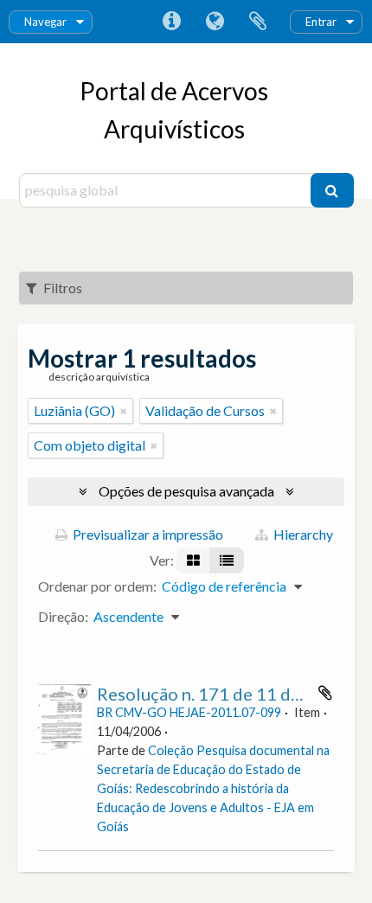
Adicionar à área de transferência (325, 692)
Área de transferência (257, 21)
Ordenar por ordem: (97, 586)
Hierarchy (302, 534)
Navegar (45, 22)
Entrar (321, 22)
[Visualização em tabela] (226, 560)
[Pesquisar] (332, 190)
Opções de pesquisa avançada (186, 491)
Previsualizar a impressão (146, 534)
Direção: (63, 616)
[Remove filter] (123, 410)
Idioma (214, 21)
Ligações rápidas (171, 21)
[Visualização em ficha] (193, 560)
